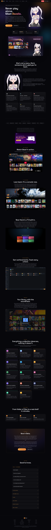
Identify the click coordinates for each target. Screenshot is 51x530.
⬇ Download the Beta (22, 449)
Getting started (15, 490)
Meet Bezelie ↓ (16, 25)
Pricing (15, 524)
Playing (14, 497)
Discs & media (15, 500)
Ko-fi (29, 524)
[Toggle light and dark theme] (48, 1)
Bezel (4, 1)
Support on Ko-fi (30, 449)
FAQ (14, 523)
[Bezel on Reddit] (47, 1)
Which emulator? (22, 523)
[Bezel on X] (45, 1)
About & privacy (15, 507)
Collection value (22, 524)
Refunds (36, 523)
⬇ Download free (8, 25)
